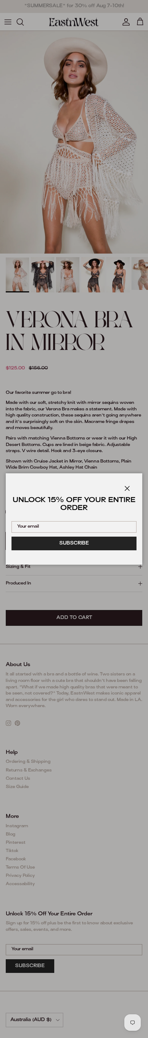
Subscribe (74, 543)
